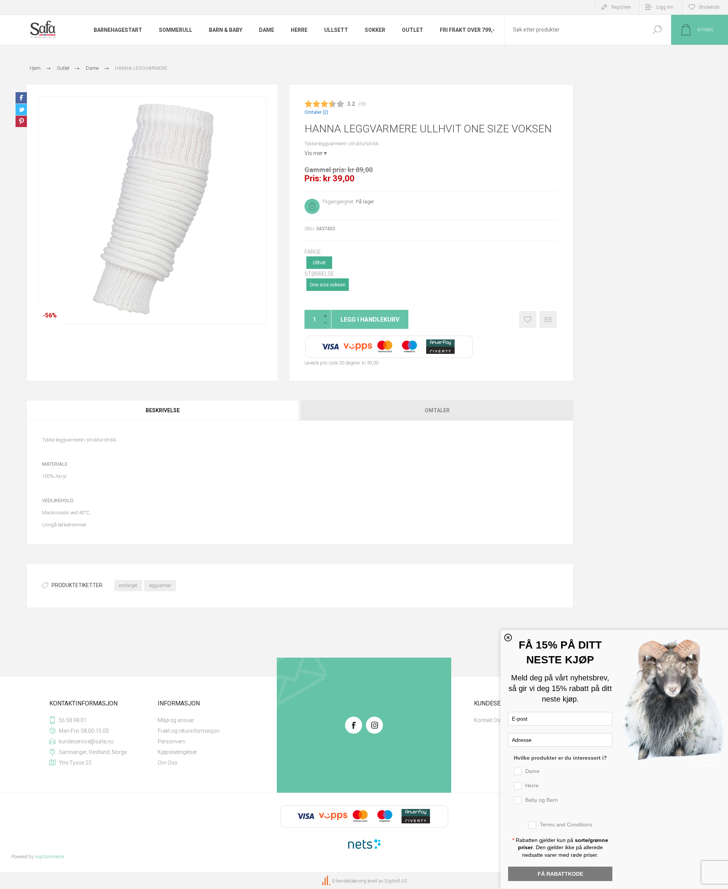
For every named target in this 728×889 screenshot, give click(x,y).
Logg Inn (664, 7)
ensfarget (128, 585)
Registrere (621, 7)
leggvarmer (160, 585)
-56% (50, 315)
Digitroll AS (395, 881)
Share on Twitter (21, 109)
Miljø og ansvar (176, 720)
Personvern (171, 741)
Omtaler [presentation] (437, 410)
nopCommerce (49, 856)
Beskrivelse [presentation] (163, 410)
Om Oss (167, 763)
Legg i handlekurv (369, 319)
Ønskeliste (527, 319)
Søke (657, 30)
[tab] (163, 410)
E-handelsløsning (349, 881)
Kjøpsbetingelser (177, 752)
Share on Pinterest (21, 121)
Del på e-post (548, 319)
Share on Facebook (21, 98)
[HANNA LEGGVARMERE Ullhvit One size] (152, 210)
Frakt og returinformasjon (189, 731)
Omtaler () (316, 112)
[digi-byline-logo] (327, 881)
